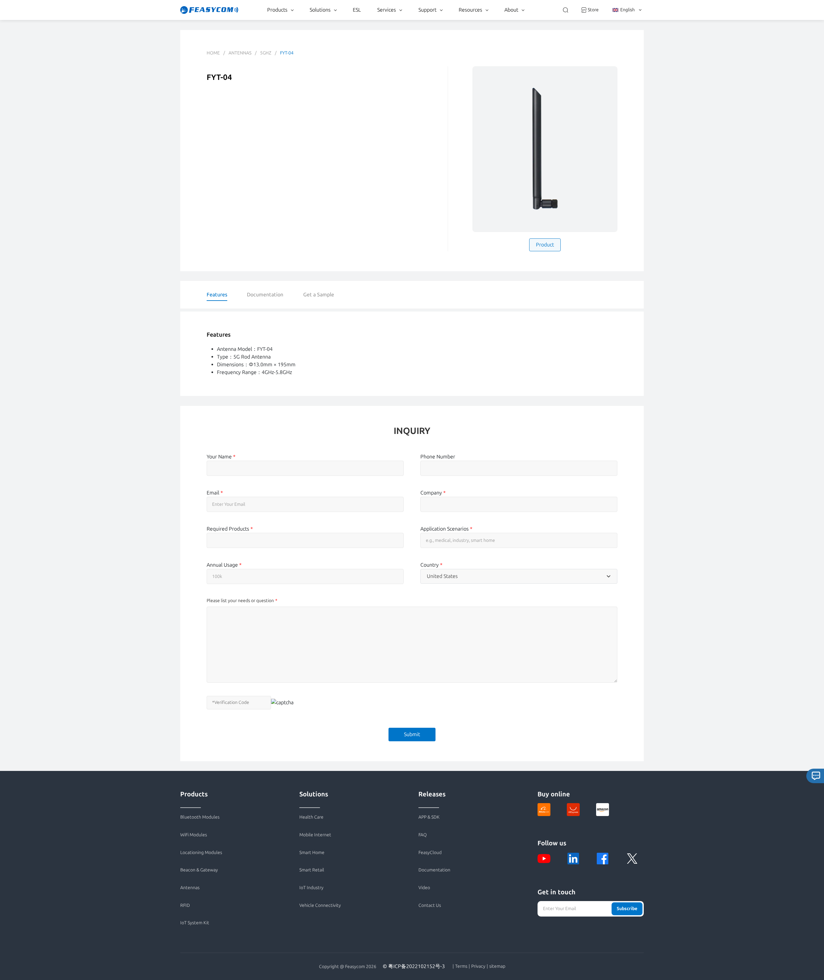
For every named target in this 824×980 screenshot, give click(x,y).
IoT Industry (311, 887)
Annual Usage (224, 565)
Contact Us (429, 905)
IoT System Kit (194, 923)
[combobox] (519, 576)
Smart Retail (311, 870)
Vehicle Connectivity (320, 905)
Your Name (221, 457)
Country (431, 565)
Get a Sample (318, 295)
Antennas (240, 53)
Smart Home (311, 852)
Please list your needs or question (240, 600)
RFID (185, 905)
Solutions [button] (320, 10)
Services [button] (386, 10)
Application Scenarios (446, 529)
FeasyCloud (430, 852)
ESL (357, 10)
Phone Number (437, 457)
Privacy (478, 966)
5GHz (265, 53)
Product (545, 245)
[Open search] (565, 10)
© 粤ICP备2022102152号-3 (414, 966)
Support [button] (427, 10)
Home (213, 53)
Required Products (230, 529)
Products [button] (277, 10)
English (627, 10)
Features (217, 295)
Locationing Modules (201, 852)
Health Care (311, 817)
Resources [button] (470, 10)
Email (215, 493)
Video (424, 887)
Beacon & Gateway (199, 870)
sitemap (497, 966)
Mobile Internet (315, 835)
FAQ (422, 835)
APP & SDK (429, 817)
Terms (461, 966)
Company (433, 493)
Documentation (265, 295)
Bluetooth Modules (200, 817)
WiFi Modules (193, 835)
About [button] (511, 10)
